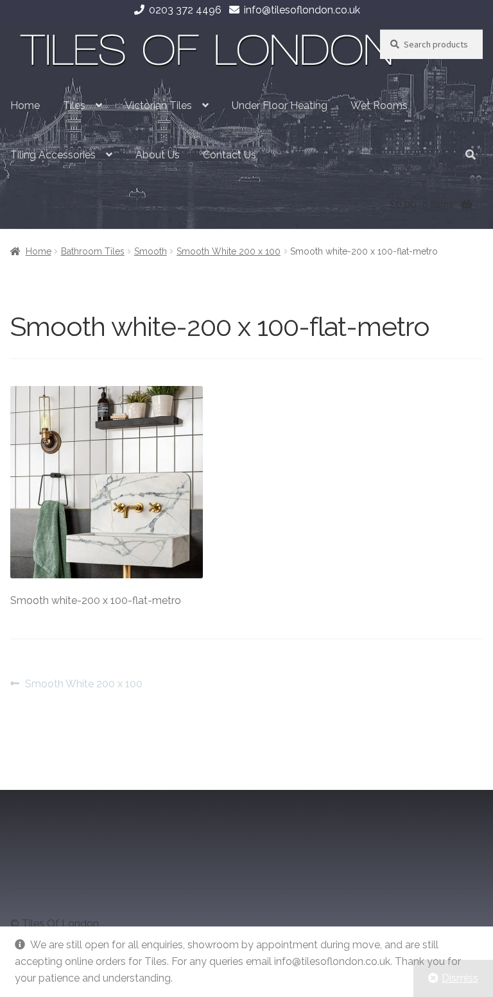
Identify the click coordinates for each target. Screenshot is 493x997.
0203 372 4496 (185, 10)
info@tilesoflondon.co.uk (302, 10)
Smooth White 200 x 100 (229, 251)
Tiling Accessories (53, 155)
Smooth (150, 251)
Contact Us (229, 155)
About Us (157, 155)
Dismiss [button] (460, 978)
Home (25, 105)
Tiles (74, 105)
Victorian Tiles (158, 105)
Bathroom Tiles (93, 251)
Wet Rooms (379, 105)
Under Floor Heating (279, 105)
